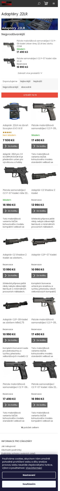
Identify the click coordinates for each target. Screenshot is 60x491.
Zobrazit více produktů (29, 73)
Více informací (34, 468)
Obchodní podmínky (11, 450)
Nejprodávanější (10, 87)
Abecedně (26, 87)
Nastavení (29, 475)
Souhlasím (29, 484)
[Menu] (54, 3)
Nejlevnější (25, 81)
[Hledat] (39, 3)
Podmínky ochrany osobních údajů (18, 453)
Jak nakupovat (8, 446)
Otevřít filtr (30, 95)
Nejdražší (37, 81)
